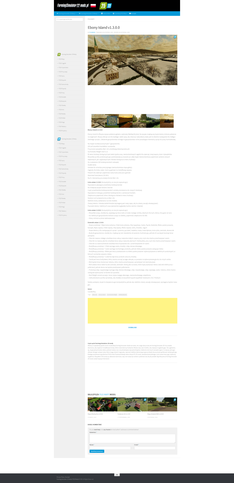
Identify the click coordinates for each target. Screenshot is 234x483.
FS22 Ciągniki (62, 148)
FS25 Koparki (62, 80)
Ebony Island (102, 294)
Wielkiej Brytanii (123, 294)
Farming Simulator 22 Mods (64, 479)
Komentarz (93, 432)
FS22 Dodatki (62, 181)
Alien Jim (94, 294)
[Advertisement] (132, 99)
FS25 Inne (61, 109)
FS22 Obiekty (62, 190)
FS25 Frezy (62, 93)
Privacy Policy (60, 477)
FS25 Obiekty (62, 105)
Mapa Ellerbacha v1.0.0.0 (95, 414)
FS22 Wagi (61, 207)
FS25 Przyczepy (63, 72)
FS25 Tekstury (62, 126)
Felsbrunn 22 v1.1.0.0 (124, 414)
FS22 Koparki (62, 165)
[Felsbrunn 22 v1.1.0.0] (132, 404)
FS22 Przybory (63, 215)
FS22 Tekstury (62, 211)
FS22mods (92, 32)
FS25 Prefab (62, 118)
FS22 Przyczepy (63, 156)
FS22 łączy (62, 160)
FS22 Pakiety (62, 198)
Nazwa (92, 445)
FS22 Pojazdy (62, 173)
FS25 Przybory (63, 131)
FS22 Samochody (63, 169)
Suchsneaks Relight (112, 294)
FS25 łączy (62, 76)
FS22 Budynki (62, 186)
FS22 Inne (61, 194)
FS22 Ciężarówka (63, 152)
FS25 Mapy (62, 59)
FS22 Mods (75, 479)
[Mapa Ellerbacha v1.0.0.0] (102, 404)
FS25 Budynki (62, 101)
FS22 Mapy (91, 19)
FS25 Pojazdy (62, 88)
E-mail (136, 445)
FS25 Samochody (63, 84)
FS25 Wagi (61, 122)
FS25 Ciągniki (62, 63)
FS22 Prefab (62, 202)
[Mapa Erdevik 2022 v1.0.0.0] (162, 404)
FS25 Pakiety (62, 114)
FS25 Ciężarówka (63, 67)
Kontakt (67, 477)
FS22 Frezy (62, 177)
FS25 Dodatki (62, 97)
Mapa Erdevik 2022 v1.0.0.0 (155, 414)
